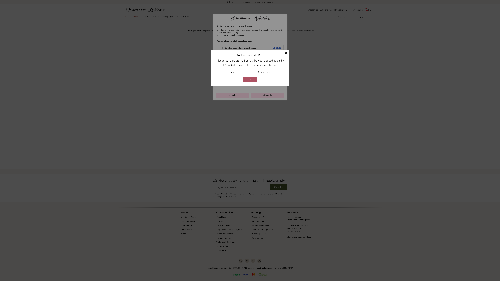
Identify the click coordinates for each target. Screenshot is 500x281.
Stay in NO (234, 72)
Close (250, 79)
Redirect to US (264, 72)
